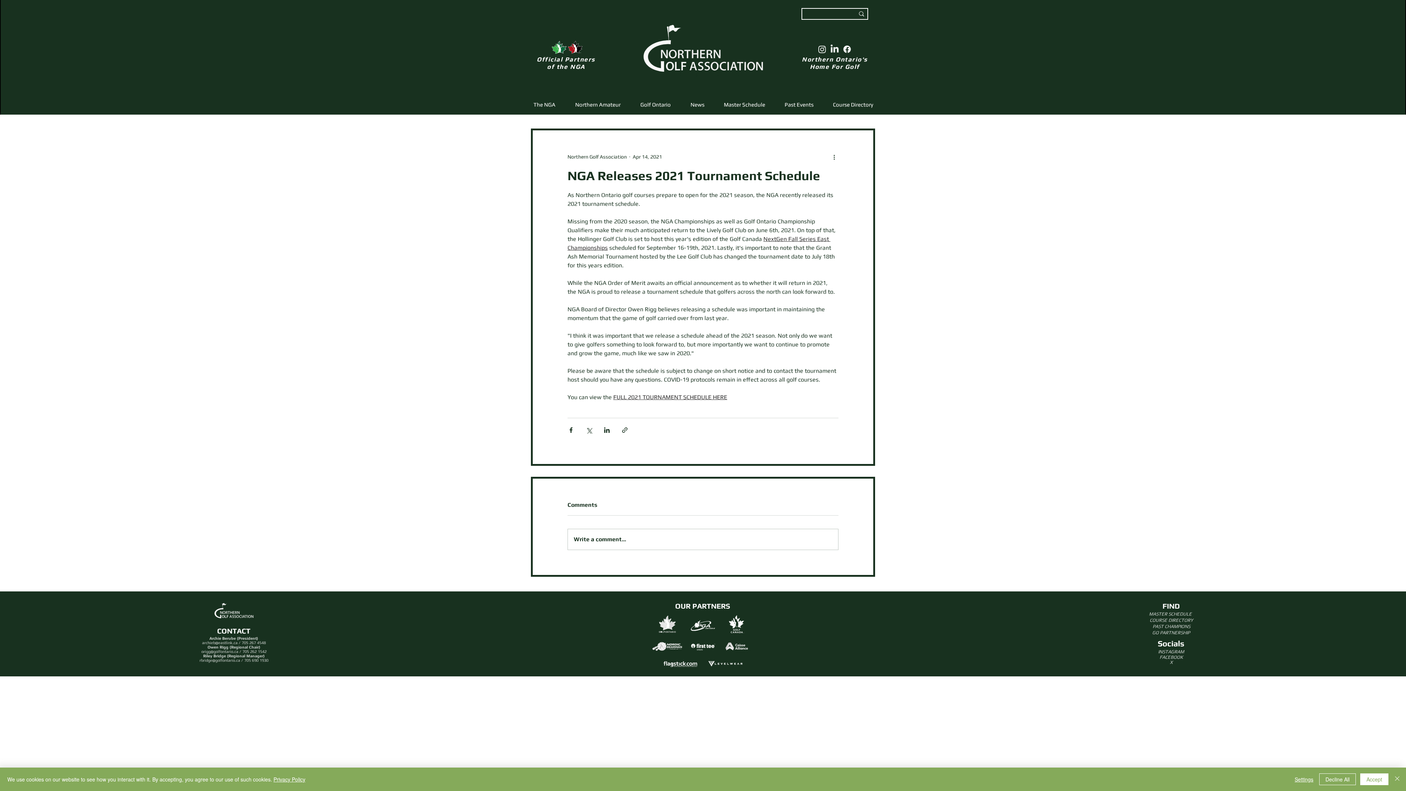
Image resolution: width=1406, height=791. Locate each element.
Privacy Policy (289, 779)
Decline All (1337, 779)
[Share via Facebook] (571, 430)
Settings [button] (1304, 779)
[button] (598, 105)
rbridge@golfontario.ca (220, 660)
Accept (1374, 779)
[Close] (1397, 779)
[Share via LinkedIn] (606, 430)
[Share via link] (624, 430)
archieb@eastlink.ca (220, 642)
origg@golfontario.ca (219, 651)
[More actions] (834, 156)
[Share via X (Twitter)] (588, 430)
